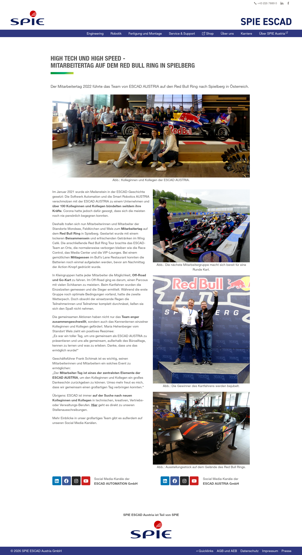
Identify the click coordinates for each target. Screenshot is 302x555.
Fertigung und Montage (145, 33)
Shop (209, 33)
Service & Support (182, 33)
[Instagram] (76, 480)
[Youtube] (85, 480)
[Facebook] (66, 480)
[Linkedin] (56, 480)
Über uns (227, 33)
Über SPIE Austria (272, 33)
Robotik (116, 33)
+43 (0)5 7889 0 (267, 3)
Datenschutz (249, 551)
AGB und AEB (227, 551)
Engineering (95, 33)
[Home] (27, 18)
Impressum (270, 551)
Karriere (246, 33)
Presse (286, 551)
